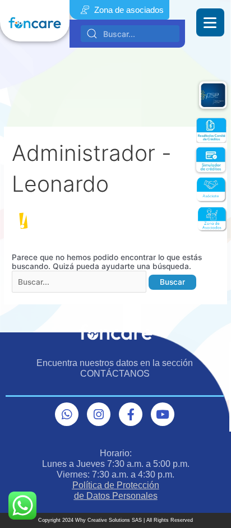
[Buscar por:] (80, 281)
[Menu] (210, 22)
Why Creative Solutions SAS (108, 520)
